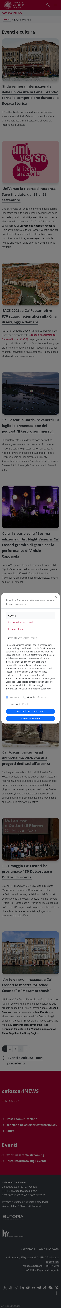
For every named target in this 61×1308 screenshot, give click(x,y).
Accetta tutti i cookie (30, 718)
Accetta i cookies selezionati (30, 711)
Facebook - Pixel (19, 704)
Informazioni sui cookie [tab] (21, 622)
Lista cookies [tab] (15, 629)
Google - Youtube (36, 697)
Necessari (15, 697)
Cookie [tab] (12, 615)
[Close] (55, 596)
